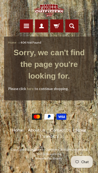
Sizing (81, 129)
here (30, 89)
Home (12, 42)
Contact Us (60, 129)
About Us (36, 129)
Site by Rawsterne (49, 154)
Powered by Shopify (49, 158)
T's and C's (49, 136)
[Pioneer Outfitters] (49, 10)
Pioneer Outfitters (46, 149)
